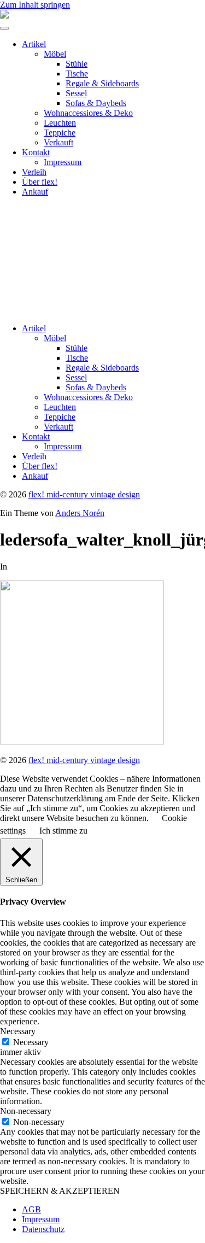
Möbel (55, 53)
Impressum (62, 162)
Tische (77, 73)
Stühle (76, 63)
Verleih (34, 172)
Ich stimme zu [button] (63, 830)
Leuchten (60, 122)
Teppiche (59, 132)
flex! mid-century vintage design (84, 494)
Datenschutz (43, 1229)
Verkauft (58, 142)
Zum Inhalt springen (35, 4)
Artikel (34, 44)
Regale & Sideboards (102, 83)
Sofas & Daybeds (96, 103)
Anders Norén (79, 513)
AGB (31, 1209)
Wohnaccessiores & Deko (88, 113)
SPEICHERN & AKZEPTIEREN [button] (60, 1190)
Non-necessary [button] (25, 1111)
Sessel (76, 93)
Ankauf (35, 191)
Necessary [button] (18, 1031)
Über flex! (39, 181)
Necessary (31, 1042)
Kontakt (36, 152)
